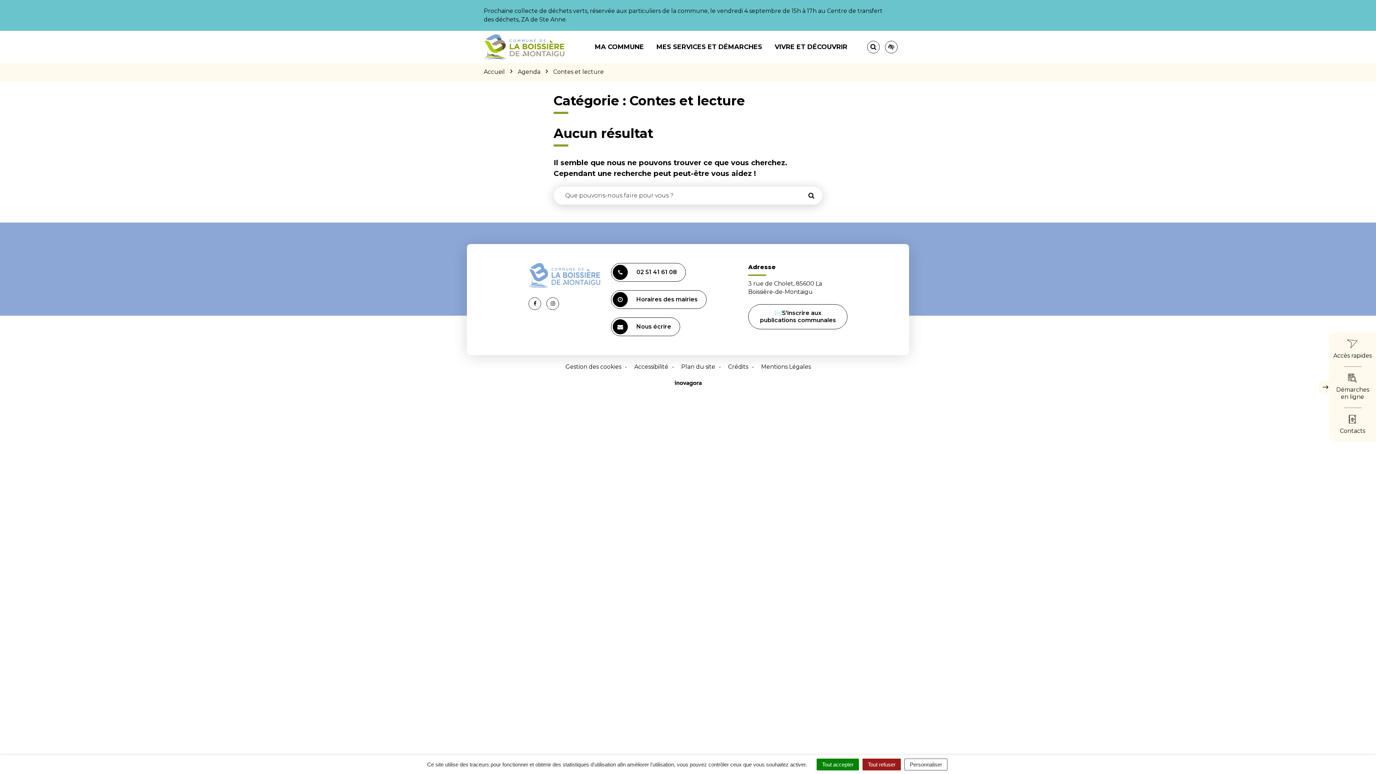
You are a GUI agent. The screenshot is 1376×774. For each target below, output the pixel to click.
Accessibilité (651, 366)
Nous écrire (653, 326)
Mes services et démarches (709, 47)
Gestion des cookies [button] (593, 366)
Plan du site (698, 366)
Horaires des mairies (667, 299)
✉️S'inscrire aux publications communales (798, 317)
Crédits (738, 366)
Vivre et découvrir (811, 47)
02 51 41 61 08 (656, 272)
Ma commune (619, 47)
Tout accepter (838, 764)
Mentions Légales (786, 366)
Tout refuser (881, 764)
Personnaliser (926, 764)
